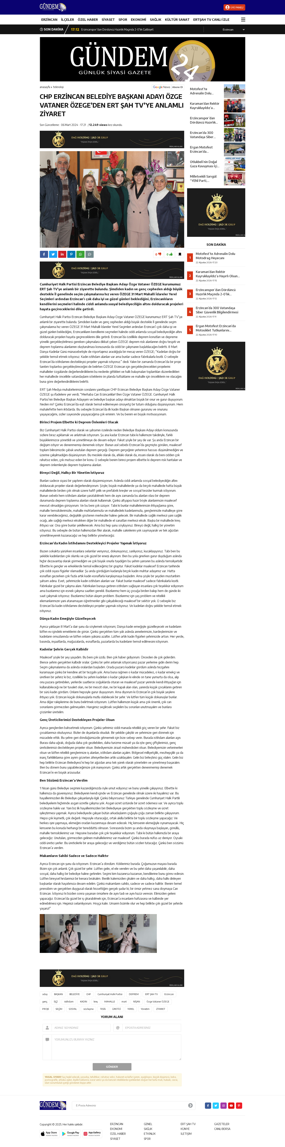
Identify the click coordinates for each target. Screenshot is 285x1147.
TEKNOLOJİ (58, 87)
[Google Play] (71, 1134)
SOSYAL (73, 1009)
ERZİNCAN (49, 20)
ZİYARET (160, 1009)
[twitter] (53, 254)
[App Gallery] (92, 1134)
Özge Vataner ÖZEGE (158, 1001)
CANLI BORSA (222, 1128)
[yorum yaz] (89, 254)
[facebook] (44, 254)
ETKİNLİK (150, 1133)
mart (124, 1001)
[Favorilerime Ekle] (180, 254)
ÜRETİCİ (116, 1009)
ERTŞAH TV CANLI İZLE (211, 20)
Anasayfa (45, 87)
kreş (96, 1001)
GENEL (148, 1124)
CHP (88, 994)
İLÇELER (67, 20)
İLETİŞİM (186, 1133)
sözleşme (88, 1009)
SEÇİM (59, 1009)
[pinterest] (71, 254)
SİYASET (108, 20)
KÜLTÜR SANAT (177, 20)
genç (44, 1001)
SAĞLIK (155, 20)
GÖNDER (112, 1066)
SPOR (122, 20)
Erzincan (169, 994)
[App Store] (50, 1134)
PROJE (45, 1009)
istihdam (68, 1001)
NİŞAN (136, 1001)
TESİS (103, 1009)
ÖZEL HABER (88, 20)
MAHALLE (109, 1001)
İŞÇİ (56, 1001)
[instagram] (223, 1106)
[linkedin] (62, 254)
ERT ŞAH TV (151, 994)
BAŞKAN (58, 994)
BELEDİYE (74, 994)
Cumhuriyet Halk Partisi (110, 994)
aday (45, 994)
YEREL (130, 1009)
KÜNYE (185, 1128)
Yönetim (145, 1009)
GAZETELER (221, 1124)
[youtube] (231, 1106)
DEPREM (134, 994)
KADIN (83, 1001)
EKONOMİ (138, 20)
